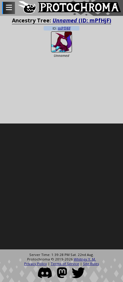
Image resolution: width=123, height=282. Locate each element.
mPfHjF (64, 28)
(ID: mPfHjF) (82, 20)
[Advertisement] (61, 186)
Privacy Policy (35, 263)
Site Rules (91, 263)
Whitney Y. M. (85, 259)
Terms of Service (65, 263)
